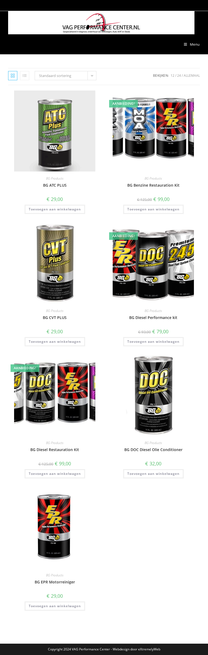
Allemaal (192, 75)
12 (172, 75)
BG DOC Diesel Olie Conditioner (153, 449)
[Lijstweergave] (24, 75)
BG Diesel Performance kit (153, 317)
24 (179, 75)
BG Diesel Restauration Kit (54, 449)
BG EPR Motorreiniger (55, 582)
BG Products (54, 178)
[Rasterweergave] (12, 75)
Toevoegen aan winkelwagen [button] (55, 209)
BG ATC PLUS (55, 185)
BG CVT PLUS (55, 317)
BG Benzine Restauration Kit (153, 185)
